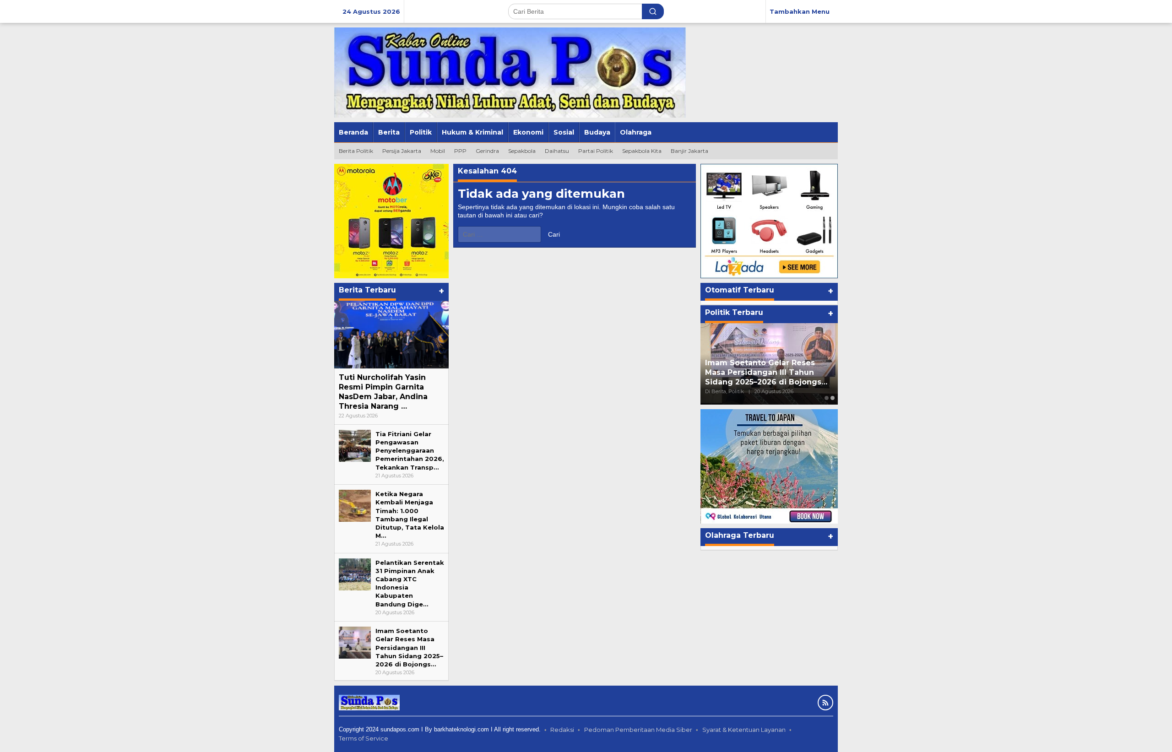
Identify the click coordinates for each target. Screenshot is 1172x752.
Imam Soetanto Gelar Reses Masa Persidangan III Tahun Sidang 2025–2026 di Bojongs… (409, 647)
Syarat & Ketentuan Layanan (744, 729)
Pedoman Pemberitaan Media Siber (638, 729)
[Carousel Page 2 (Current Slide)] (832, 398)
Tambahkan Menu (800, 11)
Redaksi (562, 729)
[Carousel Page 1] (827, 398)
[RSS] (825, 702)
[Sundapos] (510, 72)
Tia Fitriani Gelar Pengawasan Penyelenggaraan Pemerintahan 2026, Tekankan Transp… (409, 450)
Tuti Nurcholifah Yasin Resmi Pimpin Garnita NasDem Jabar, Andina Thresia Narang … (383, 391)
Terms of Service (363, 738)
